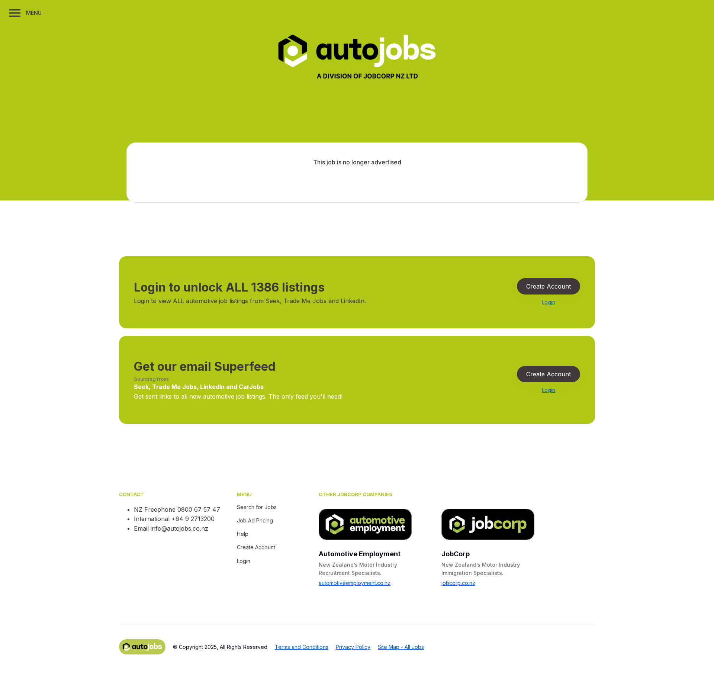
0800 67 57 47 (198, 509)
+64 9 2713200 (193, 518)
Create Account (548, 286)
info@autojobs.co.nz (179, 528)
